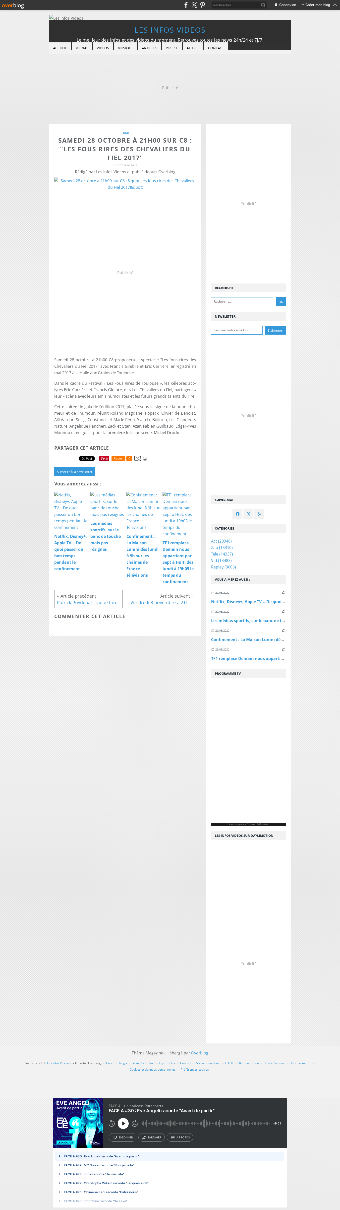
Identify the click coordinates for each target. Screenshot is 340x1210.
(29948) (221, 541)
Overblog (199, 1053)
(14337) (222, 554)
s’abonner (125, 1137)
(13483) (221, 560)
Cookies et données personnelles (152, 1069)
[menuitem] (60, 48)
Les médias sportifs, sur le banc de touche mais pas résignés (270, 620)
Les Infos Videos (170, 30)
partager (154, 1137)
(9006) (223, 567)
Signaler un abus (208, 1063)
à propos (183, 1137)
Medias (81, 48)
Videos (103, 48)
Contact (216, 48)
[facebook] (186, 5)
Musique (125, 48)
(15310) (222, 547)
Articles (149, 48)
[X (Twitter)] (194, 5)
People (172, 48)
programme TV (242, 824)
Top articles (167, 1063)
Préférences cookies (195, 1069)
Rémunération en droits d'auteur (261, 1063)
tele (125, 132)
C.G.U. (229, 1063)
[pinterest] (202, 5)
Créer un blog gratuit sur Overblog (130, 1063)
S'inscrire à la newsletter (74, 471)
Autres (193, 48)
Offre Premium (299, 1063)
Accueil (60, 48)
